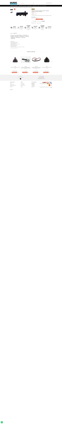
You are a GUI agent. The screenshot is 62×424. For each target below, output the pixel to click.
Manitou (26, 66)
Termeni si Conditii (12, 84)
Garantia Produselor (23, 85)
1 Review (35, 12)
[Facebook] (20, 78)
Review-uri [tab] (15, 33)
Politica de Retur (22, 84)
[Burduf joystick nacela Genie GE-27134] (47, 59)
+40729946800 (42, 77)
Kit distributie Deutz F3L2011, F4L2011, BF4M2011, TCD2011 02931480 (36, 67)
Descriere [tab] (12, 33)
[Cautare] (33, 3)
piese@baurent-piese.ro (42, 78)
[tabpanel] (21, 14)
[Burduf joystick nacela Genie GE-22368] (15, 59)
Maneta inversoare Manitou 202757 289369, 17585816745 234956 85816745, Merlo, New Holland (26, 67)
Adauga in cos (39, 19)
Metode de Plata (22, 83)
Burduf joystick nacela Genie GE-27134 (46, 67)
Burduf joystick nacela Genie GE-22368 (15, 67)
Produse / (13, 7)
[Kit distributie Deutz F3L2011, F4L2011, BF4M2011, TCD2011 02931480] (36, 59)
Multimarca (36, 66)
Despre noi (11, 83)
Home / (11, 7)
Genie (15, 66)
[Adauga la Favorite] (18, 72)
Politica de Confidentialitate (13, 85)
